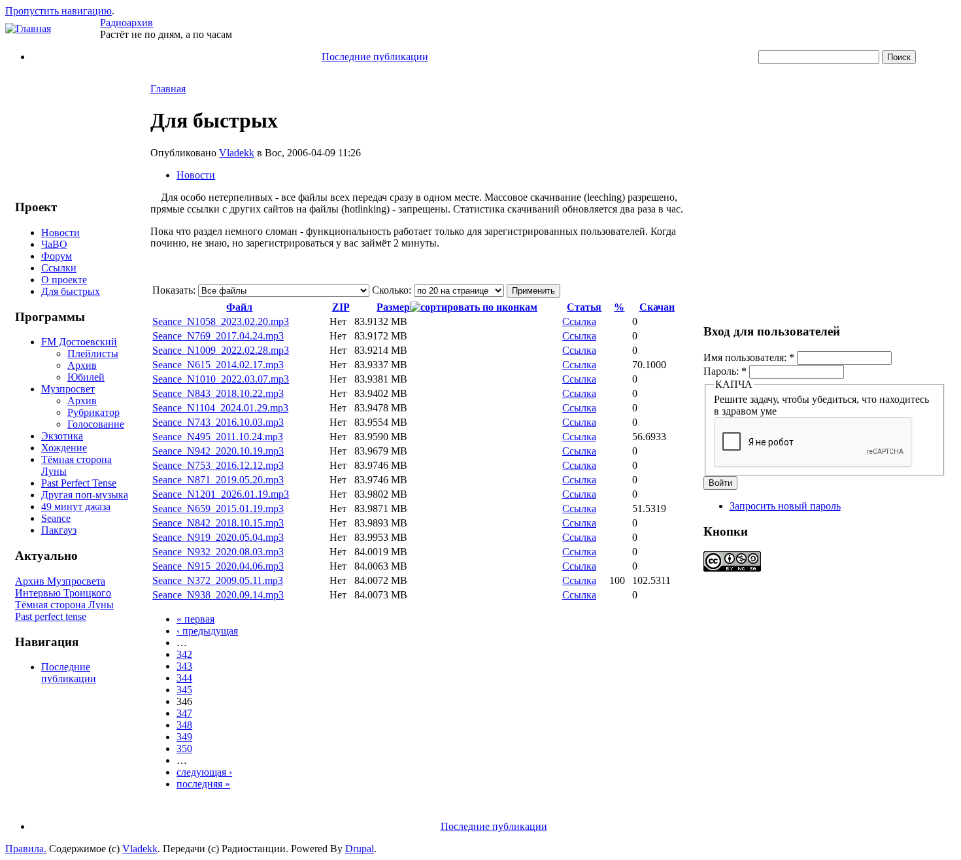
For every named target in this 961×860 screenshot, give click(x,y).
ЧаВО (54, 244)
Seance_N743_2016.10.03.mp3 (218, 422)
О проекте (64, 279)
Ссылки (58, 267)
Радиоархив (126, 22)
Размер (393, 307)
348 (184, 725)
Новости (60, 232)
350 (184, 748)
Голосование (95, 424)
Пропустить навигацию (58, 10)
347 (184, 713)
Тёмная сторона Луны (64, 604)
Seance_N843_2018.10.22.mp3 (218, 393)
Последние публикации (375, 56)
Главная (168, 88)
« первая (195, 619)
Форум (56, 256)
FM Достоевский (79, 341)
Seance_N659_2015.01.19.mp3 (218, 508)
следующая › (204, 772)
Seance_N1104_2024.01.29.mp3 (220, 407)
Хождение (64, 447)
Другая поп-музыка (84, 494)
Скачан (657, 307)
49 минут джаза (75, 506)
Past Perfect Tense (78, 483)
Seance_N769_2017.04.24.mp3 (218, 335)
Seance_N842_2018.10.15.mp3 (218, 522)
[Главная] (28, 28)
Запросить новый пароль (785, 505)
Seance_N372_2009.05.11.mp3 (217, 580)
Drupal (359, 848)
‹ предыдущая (207, 630)
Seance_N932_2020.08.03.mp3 (218, 551)
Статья (584, 307)
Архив (82, 365)
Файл (239, 307)
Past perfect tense (50, 616)
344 (184, 677)
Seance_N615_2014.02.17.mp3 (218, 364)
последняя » (203, 783)
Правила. (25, 848)
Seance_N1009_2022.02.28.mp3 (220, 350)
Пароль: (725, 371)
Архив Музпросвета (60, 581)
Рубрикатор (93, 412)
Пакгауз (58, 530)
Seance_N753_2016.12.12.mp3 (218, 465)
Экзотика (62, 435)
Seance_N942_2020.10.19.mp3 (218, 450)
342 (184, 654)
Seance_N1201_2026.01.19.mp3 (220, 494)
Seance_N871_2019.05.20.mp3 (218, 479)
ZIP (341, 307)
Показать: (175, 290)
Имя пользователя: (748, 357)
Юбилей (86, 377)
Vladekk (236, 152)
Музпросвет (68, 388)
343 (184, 666)
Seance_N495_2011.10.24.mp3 (217, 436)
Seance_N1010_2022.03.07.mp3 (220, 379)
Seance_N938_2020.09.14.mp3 (218, 594)
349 (184, 736)
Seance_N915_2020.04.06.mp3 (218, 566)
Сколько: (393, 290)
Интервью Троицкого (63, 592)
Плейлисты (92, 353)
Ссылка (579, 321)
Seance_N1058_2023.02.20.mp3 (220, 321)
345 (184, 689)
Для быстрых (70, 291)
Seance (56, 518)
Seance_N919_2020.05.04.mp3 (218, 537)
